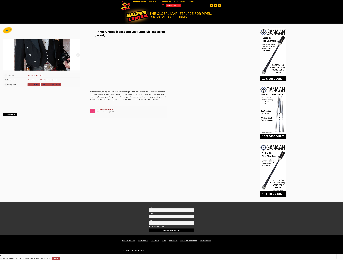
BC (37, 75)
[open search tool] (163, 5)
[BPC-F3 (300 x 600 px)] (273, 81)
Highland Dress (43, 80)
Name (151, 207)
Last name (152, 213)
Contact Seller (9, 114)
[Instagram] (219, 5)
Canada (30, 75)
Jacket (54, 80)
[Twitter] (215, 5)
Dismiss (56, 258)
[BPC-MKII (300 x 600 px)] (273, 138)
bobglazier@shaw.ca (106, 109)
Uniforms (31, 80)
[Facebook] (211, 5)
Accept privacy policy (157, 226)
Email (150, 220)
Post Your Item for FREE (173, 5)
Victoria (43, 75)
